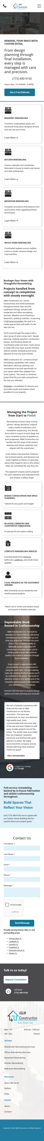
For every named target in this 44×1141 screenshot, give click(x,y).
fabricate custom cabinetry (20, 646)
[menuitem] (22, 1047)
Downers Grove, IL (17, 950)
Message (8, 885)
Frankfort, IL (14, 947)
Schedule (8, 386)
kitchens (27, 557)
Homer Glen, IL (15, 938)
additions (19, 559)
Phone (6, 875)
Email (6, 864)
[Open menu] (39, 6)
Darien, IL (13, 953)
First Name (8, 843)
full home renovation (14, 321)
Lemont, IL (13, 944)
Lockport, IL (14, 941)
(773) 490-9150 (14, 815)
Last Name (8, 854)
